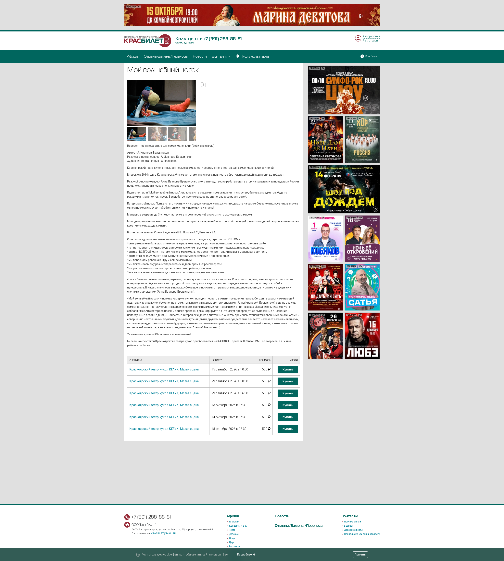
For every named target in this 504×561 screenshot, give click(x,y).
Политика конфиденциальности (362, 534)
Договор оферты (353, 530)
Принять (360, 554)
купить (288, 369)
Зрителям (219, 56)
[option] (252, 15)
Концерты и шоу (238, 525)
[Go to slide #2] (157, 134)
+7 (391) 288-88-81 (222, 39)
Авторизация (371, 36)
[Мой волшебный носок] (161, 102)
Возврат (348, 525)
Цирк (231, 542)
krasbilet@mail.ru (163, 533)
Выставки (234, 546)
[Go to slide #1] (136, 134)
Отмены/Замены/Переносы (165, 56)
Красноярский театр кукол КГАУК (154, 369)
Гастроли (234, 521)
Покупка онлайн (353, 521)
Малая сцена (189, 369)
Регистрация (371, 40)
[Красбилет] (147, 40)
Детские (234, 534)
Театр (232, 530)
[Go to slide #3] (177, 134)
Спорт (232, 538)
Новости (200, 56)
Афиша (132, 56)
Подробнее (244, 554)
